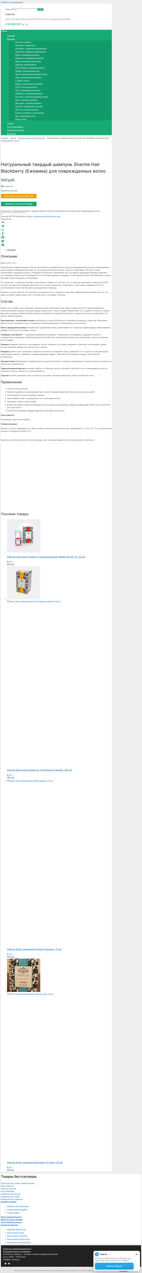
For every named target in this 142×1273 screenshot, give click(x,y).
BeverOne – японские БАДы (25, 64)
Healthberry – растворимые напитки (28, 93)
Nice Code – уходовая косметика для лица (31, 97)
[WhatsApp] (56, 230)
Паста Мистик (7, 1186)
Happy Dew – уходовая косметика (28, 103)
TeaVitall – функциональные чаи (27, 71)
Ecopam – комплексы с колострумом (29, 113)
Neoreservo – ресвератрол (25, 45)
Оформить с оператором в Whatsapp (18, 204)
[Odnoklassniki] (56, 233)
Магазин (11, 39)
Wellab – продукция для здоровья (28, 61)
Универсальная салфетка (12, 1199)
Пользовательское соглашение (16, 1251)
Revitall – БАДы (21, 119)
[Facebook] (56, 237)
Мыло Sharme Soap (15, 1233)
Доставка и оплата (16, 130)
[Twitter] (56, 241)
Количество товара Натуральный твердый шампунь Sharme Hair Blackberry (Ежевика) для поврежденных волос (50, 211)
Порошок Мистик (8, 1188)
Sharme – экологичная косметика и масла (31, 74)
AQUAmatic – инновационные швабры (29, 58)
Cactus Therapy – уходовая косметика (29, 68)
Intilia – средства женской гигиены (28, 77)
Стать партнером (15, 127)
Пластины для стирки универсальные (17, 1183)
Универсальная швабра (17, 1209)
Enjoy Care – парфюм (23, 42)
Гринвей (4, 138)
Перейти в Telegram (114, 1266)
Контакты (11, 134)
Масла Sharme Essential (17, 1236)
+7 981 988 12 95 (13, 24)
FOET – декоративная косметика (27, 90)
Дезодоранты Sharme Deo (18, 1239)
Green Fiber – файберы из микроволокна (30, 52)
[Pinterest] (56, 245)
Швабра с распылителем (18, 1206)
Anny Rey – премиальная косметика (29, 106)
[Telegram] (56, 226)
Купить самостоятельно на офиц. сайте (19, 196)
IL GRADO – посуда (22, 81)
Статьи (10, 123)
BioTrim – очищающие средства (27, 55)
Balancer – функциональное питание (28, 84)
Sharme (13, 138)
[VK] (56, 222)
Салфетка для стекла (10, 1196)
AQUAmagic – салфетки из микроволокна (31, 48)
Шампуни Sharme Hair (16, 1229)
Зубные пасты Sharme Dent (19, 1242)
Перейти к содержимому (12, 2)
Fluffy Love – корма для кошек (26, 109)
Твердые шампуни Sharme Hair (31, 138)
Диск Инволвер (7, 1191)
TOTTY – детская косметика (26, 87)
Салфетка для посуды (10, 1194)
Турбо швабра (13, 1213)
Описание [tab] (11, 250)
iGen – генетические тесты (25, 116)
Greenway (10, 14)
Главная (11, 36)
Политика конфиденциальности (17, 1249)
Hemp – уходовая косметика (26, 100)
